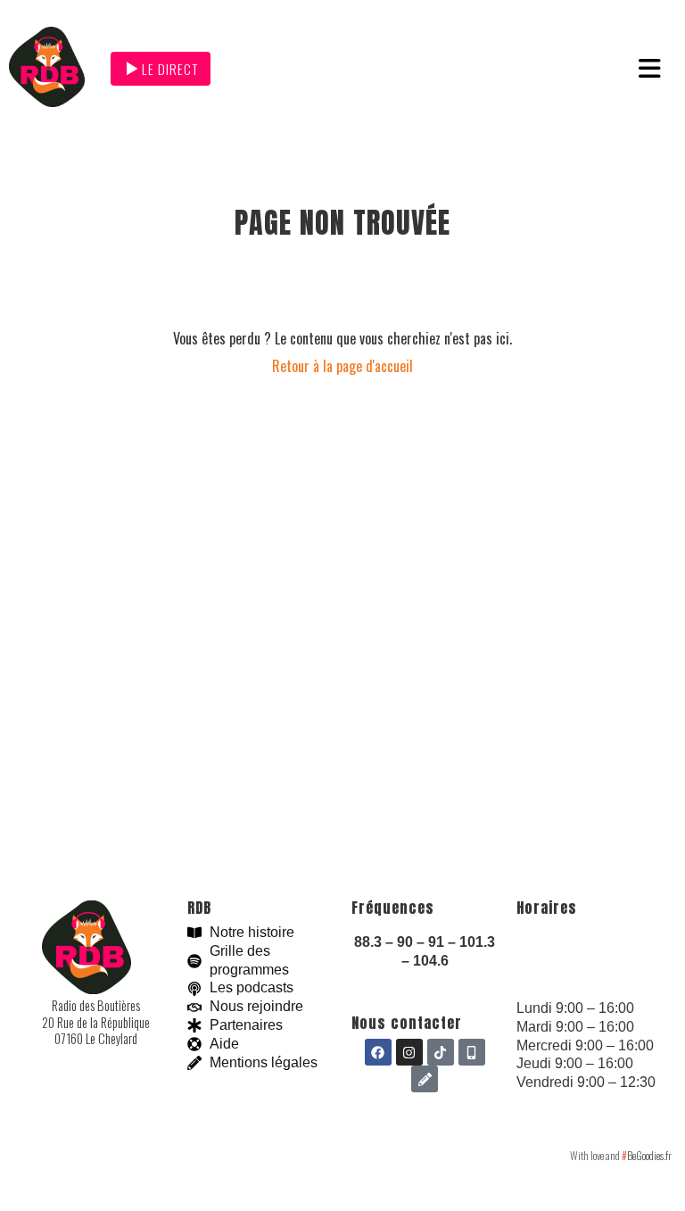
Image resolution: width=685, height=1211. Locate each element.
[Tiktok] (440, 1052)
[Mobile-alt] (471, 1052)
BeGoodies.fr (647, 1155)
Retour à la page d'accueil (342, 366)
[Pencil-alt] (424, 1079)
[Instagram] (409, 1052)
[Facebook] (378, 1052)
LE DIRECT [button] (170, 69)
